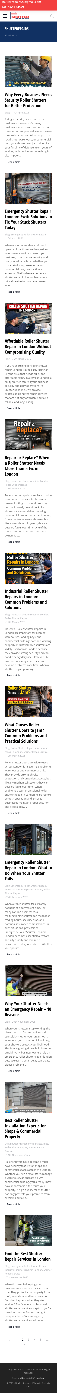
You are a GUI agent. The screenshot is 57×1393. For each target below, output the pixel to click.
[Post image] (28, 71)
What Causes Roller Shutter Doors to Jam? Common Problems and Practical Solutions (26, 733)
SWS (28, 1386)
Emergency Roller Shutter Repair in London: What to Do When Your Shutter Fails (28, 870)
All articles (9, 35)
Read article (13, 162)
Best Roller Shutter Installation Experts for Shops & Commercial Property (25, 1128)
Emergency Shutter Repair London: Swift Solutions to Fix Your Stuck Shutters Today (28, 219)
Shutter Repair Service (36, 751)
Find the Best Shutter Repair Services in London (28, 1256)
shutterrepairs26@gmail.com (31, 1378)
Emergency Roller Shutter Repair (28, 234)
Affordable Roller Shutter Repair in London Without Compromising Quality (28, 346)
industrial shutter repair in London (29, 480)
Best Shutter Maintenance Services (23, 1143)
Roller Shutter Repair (16, 484)
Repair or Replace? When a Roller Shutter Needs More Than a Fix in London (27, 466)
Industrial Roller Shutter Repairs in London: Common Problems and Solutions (26, 599)
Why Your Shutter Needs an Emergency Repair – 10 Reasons (28, 1009)
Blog (7, 112)
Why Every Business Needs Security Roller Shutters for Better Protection (28, 100)
